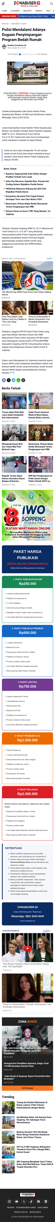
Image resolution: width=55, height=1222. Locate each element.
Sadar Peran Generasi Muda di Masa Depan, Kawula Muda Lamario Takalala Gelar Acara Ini (40, 415)
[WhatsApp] (18, 380)
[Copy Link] (23, 380)
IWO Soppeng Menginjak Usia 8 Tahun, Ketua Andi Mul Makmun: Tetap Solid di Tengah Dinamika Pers (35, 1164)
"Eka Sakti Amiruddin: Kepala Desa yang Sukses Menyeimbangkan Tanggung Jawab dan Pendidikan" (26, 1051)
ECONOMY (15, 11)
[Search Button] (51, 3)
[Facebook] (4, 380)
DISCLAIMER (43, 1207)
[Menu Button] (3, 3)
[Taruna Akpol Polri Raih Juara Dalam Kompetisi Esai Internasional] (14, 401)
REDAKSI (10, 1207)
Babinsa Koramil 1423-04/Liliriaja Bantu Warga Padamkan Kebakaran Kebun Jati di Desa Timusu (33, 1135)
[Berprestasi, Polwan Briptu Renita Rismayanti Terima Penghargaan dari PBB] (41, 432)
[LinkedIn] (45, 1201)
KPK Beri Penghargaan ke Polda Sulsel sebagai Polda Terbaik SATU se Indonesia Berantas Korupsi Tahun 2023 (40, 479)
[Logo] (27, 1195)
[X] (9, 380)
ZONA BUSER (23, 1217)
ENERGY (38, 11)
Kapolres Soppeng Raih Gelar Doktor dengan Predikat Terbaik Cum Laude (26, 175)
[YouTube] (16, 1201)
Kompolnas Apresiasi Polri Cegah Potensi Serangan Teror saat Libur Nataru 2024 (25, 198)
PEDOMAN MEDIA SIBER (26, 1207)
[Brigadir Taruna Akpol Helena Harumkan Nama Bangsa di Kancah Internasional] (14, 464)
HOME (4, 11)
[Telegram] (13, 380)
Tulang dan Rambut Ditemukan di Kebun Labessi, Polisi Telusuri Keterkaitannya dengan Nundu (32, 1105)
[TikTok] (31, 1201)
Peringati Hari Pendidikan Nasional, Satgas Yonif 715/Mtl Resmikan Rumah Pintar (26, 1064)
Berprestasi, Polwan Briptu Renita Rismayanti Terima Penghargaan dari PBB (26, 205)
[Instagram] (9, 1201)
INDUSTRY (27, 11)
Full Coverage (27, 1088)
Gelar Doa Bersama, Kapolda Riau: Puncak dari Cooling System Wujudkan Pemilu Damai (27, 183)
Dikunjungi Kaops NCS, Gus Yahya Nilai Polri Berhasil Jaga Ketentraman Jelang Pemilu (12, 447)
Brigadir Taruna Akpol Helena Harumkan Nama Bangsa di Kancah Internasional (13, 479)
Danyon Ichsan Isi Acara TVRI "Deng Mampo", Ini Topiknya (28, 212)
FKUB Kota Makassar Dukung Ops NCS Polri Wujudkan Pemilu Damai (26, 190)
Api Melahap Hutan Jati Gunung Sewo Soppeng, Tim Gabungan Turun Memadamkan (34, 1120)
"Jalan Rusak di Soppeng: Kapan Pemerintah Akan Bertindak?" (27, 1077)
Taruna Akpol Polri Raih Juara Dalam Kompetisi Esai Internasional (13, 415)
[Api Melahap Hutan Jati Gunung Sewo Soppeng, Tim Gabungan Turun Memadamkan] (8, 1122)
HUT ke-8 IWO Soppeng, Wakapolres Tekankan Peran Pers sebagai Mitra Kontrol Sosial (34, 1149)
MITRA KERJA (35, 1212)
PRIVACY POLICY (21, 1212)
